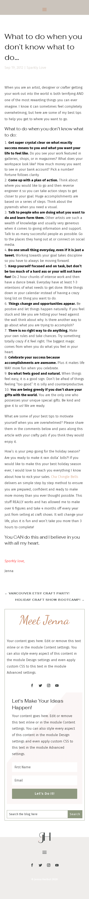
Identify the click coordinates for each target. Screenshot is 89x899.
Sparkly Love (36, 67)
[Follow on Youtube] (57, 685)
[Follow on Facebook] (32, 685)
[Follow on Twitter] (40, 685)
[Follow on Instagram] (48, 685)
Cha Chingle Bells (64, 477)
